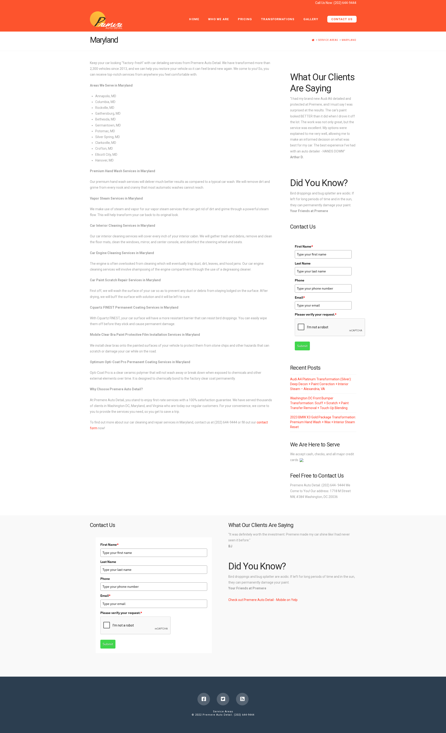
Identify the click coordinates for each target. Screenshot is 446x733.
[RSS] (242, 699)
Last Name (303, 263)
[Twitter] (223, 699)
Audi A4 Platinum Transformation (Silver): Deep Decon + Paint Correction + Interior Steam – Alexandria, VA (320, 384)
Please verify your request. (316, 314)
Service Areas (223, 711)
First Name (304, 246)
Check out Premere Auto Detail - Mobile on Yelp (263, 600)
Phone (299, 280)
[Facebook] (203, 699)
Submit (302, 346)
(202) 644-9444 (345, 3)
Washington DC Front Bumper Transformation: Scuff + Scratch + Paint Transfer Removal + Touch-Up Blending (319, 403)
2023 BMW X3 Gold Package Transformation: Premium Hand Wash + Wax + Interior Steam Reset (323, 422)
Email (300, 297)
